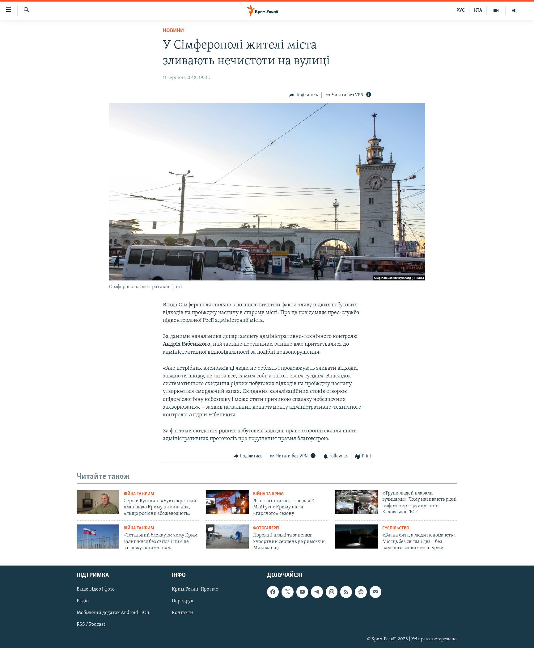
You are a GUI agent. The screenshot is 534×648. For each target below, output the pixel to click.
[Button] (303, 95)
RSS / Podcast (91, 624)
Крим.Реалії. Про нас (195, 589)
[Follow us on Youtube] (302, 592)
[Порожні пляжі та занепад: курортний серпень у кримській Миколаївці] (227, 536)
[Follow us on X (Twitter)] (287, 592)
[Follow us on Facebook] (273, 592)
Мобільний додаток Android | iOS (113, 612)
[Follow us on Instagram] (331, 592)
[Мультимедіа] (496, 10)
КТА (478, 10)
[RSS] (346, 592)
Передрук (182, 601)
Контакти (182, 612)
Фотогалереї (266, 528)
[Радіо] (515, 10)
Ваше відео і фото (96, 589)
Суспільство (395, 528)
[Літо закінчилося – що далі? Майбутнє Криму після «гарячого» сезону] (227, 502)
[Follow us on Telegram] (317, 592)
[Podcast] (361, 592)
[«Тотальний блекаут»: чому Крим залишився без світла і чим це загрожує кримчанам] (98, 536)
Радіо (83, 601)
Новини (173, 31)
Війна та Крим (139, 494)
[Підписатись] (375, 592)
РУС (460, 10)
